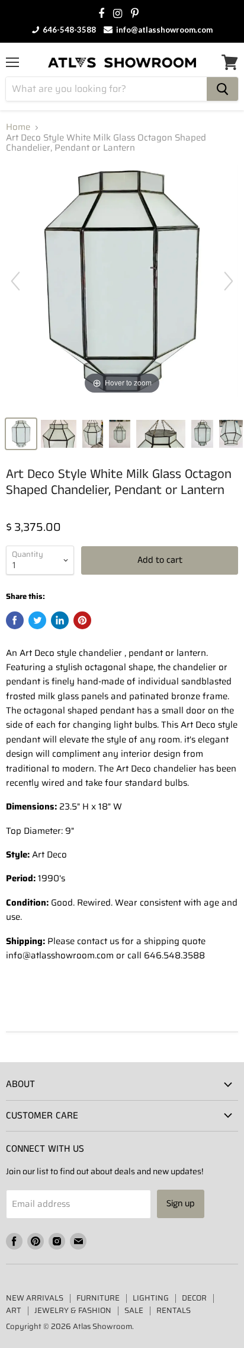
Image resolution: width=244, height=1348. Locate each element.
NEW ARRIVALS (34, 1298)
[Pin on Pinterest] (82, 620)
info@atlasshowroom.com (163, 29)
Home (18, 127)
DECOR (194, 1298)
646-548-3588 (68, 29)
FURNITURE (98, 1298)
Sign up (180, 1203)
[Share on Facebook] (15, 620)
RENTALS (173, 1310)
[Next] (228, 281)
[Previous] (15, 281)
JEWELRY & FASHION (72, 1310)
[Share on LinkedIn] (60, 620)
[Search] (222, 89)
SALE (133, 1310)
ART (13, 1310)
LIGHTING (151, 1298)
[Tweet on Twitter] (37, 620)
